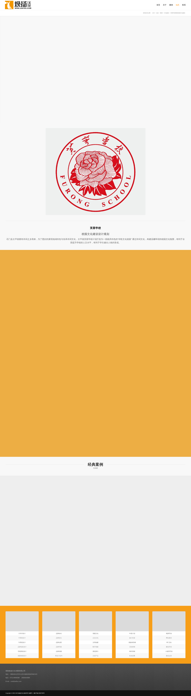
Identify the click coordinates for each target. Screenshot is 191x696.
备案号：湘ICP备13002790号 (37, 693)
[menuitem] (158, 5)
